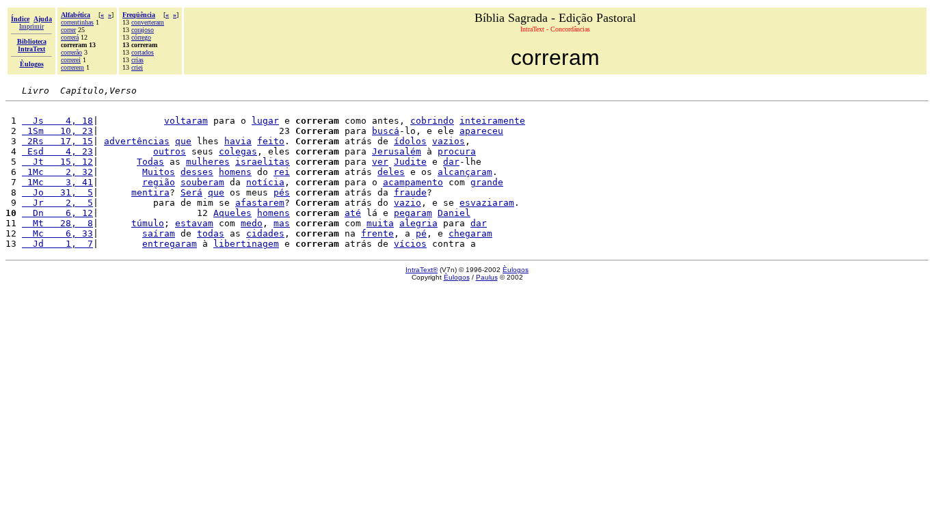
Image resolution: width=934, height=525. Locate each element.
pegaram (413, 213)
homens (235, 172)
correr (68, 29)
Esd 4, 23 (57, 151)
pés (281, 192)
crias (137, 60)
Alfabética (75, 14)
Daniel (454, 213)
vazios (448, 141)
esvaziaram (486, 203)
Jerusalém (396, 151)
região (158, 182)
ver (380, 162)
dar (451, 162)
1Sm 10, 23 (57, 131)
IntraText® (421, 269)
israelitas (262, 162)
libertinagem (246, 244)
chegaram (470, 233)
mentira (150, 192)
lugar (265, 121)
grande (486, 182)
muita (380, 223)
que (183, 141)
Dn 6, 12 (57, 213)
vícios (410, 244)
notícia (265, 182)
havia (238, 141)
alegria (418, 223)
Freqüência (138, 14)
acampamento (413, 182)
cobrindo (432, 121)
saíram (158, 233)
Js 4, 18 (57, 121)
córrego (141, 37)
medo (252, 223)
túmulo (147, 223)
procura (457, 151)
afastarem (259, 203)
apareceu (481, 131)
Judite (410, 162)
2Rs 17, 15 (57, 141)
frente (377, 233)
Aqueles (232, 213)
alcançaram (465, 172)
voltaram (186, 121)
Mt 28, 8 (57, 223)
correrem (72, 67)
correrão (71, 52)
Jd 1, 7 (57, 244)
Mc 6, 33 (57, 233)
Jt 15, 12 (57, 162)
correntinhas (77, 22)
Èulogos (516, 269)
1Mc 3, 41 (57, 182)
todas (210, 233)
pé (421, 233)
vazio (407, 203)
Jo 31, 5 (57, 192)
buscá (385, 131)
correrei (71, 60)
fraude (410, 192)
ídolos (410, 141)
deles (391, 172)
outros (169, 151)
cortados (142, 52)
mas (281, 223)
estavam (194, 223)
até (353, 213)
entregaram (169, 244)
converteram (147, 22)
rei (281, 172)
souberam (202, 182)
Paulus (487, 277)
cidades (265, 233)
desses (197, 172)
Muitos (158, 172)
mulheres (208, 162)
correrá (70, 37)
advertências (137, 141)
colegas (238, 151)
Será (191, 192)
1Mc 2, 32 (57, 172)
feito (270, 141)
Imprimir (31, 26)
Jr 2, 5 (57, 203)
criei (137, 67)
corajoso (142, 29)
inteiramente (492, 121)
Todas (150, 162)
